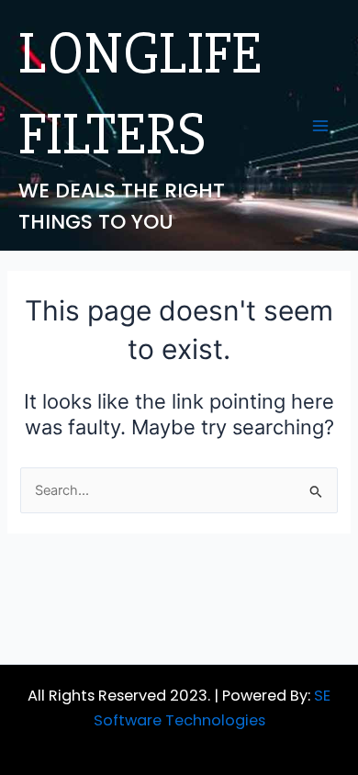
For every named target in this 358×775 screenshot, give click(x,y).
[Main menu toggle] (320, 126)
